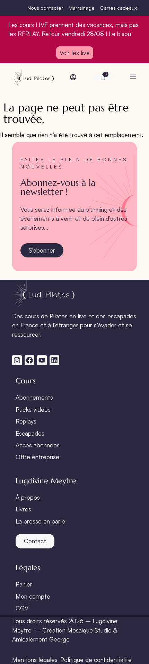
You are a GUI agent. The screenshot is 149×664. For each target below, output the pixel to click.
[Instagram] (17, 360)
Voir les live (75, 52)
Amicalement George (41, 639)
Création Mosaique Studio (77, 630)
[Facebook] (29, 360)
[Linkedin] (54, 360)
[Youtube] (42, 360)
